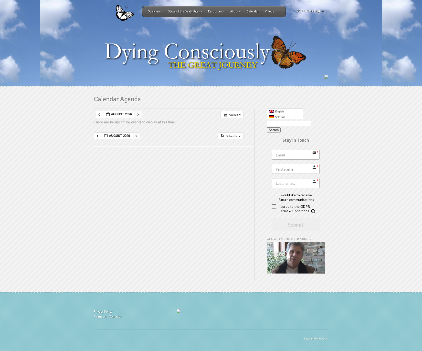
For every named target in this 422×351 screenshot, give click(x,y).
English (279, 111)
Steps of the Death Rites (185, 11)
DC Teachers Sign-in (309, 10)
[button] (230, 136)
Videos (269, 11)
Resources (216, 11)
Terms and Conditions (109, 316)
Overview (155, 11)
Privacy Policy (103, 311)
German (279, 116)
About (235, 11)
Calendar (253, 11)
